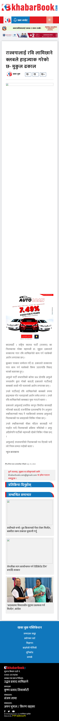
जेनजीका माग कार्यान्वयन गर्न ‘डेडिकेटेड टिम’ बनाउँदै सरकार (27, 568)
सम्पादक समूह (30, 634)
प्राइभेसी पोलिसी (30, 648)
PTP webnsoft (19, 716)
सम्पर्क (29, 657)
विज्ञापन (29, 643)
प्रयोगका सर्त (29, 638)
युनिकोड (29, 652)
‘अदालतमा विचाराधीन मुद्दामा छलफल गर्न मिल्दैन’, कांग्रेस (26, 607)
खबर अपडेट (22, 20)
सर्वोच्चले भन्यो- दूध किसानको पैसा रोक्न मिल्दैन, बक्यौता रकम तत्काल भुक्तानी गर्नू (29, 529)
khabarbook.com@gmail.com (22, 475)
